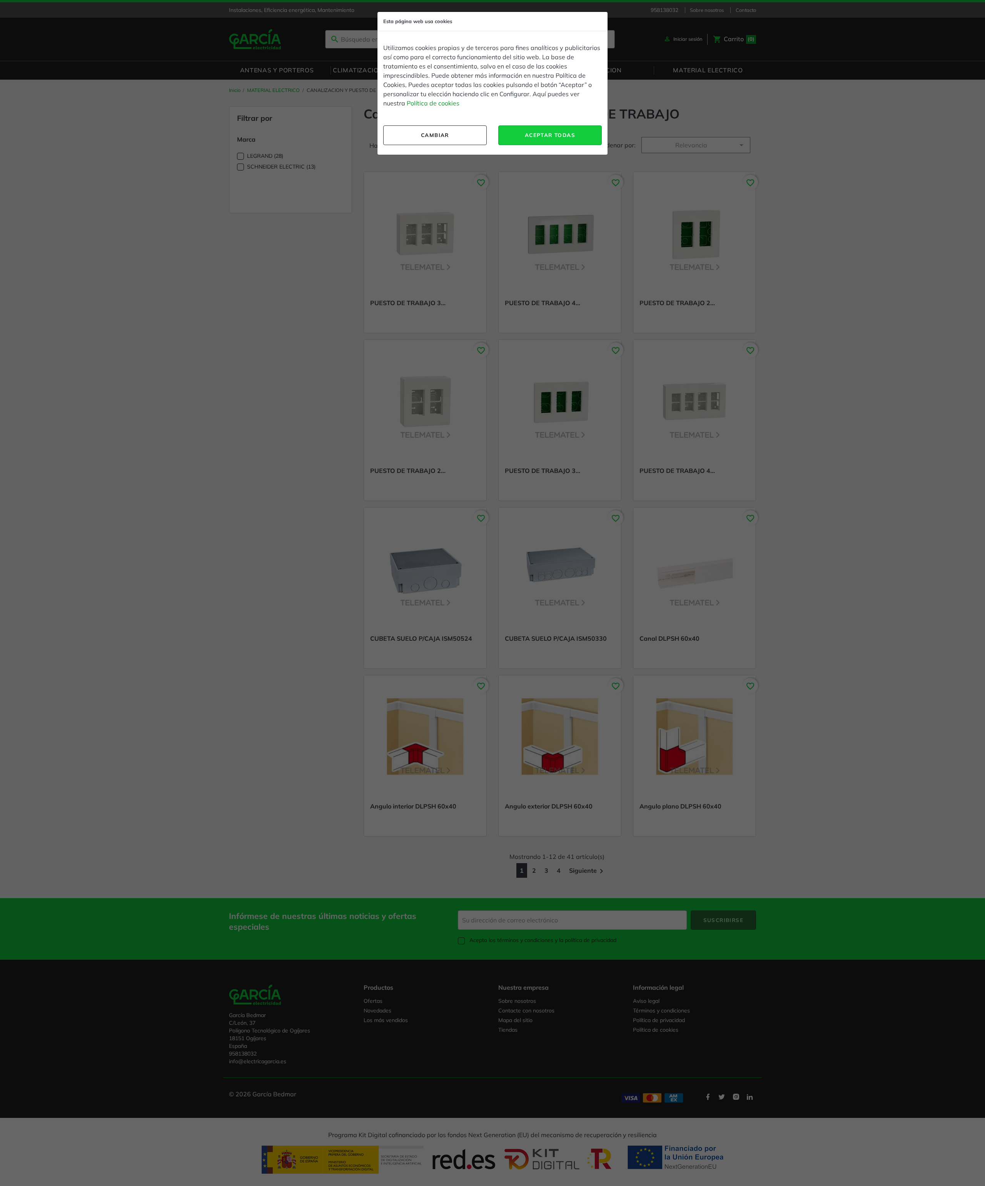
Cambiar (435, 135)
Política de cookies (433, 103)
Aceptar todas (550, 135)
